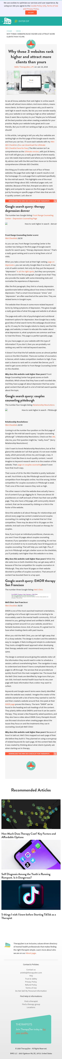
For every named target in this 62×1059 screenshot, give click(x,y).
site (53, 436)
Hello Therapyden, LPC (24, 67)
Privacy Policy (31, 981)
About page (31, 953)
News (18, 31)
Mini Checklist (11, 238)
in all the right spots (25, 271)
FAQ (31, 975)
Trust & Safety (31, 978)
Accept (31, 13)
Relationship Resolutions (44, 405)
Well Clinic (38, 589)
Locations (31, 1007)
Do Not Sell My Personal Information (31, 991)
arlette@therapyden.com (31, 972)
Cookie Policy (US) (38, 5)
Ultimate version (32, 151)
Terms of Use (31, 988)
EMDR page (10, 704)
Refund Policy (31, 984)
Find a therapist (31, 1001)
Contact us (31, 969)
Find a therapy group (31, 1004)
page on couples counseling (30, 464)
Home (9, 31)
